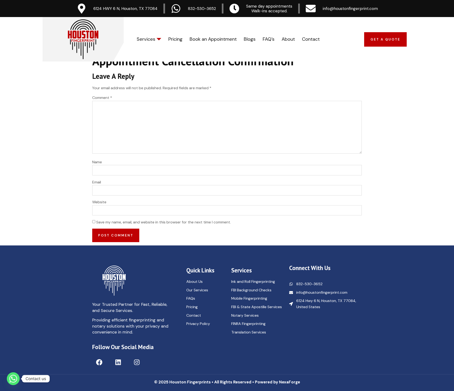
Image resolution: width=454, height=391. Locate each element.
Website (99, 202)
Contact (311, 39)
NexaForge (289, 382)
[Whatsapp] (13, 378)
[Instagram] (137, 362)
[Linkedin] (118, 362)
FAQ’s (269, 39)
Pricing (175, 39)
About (288, 39)
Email (96, 182)
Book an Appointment (213, 39)
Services (146, 39)
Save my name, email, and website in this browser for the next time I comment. (163, 222)
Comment (102, 97)
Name (97, 162)
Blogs (250, 39)
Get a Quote (385, 39)
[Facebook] (99, 362)
